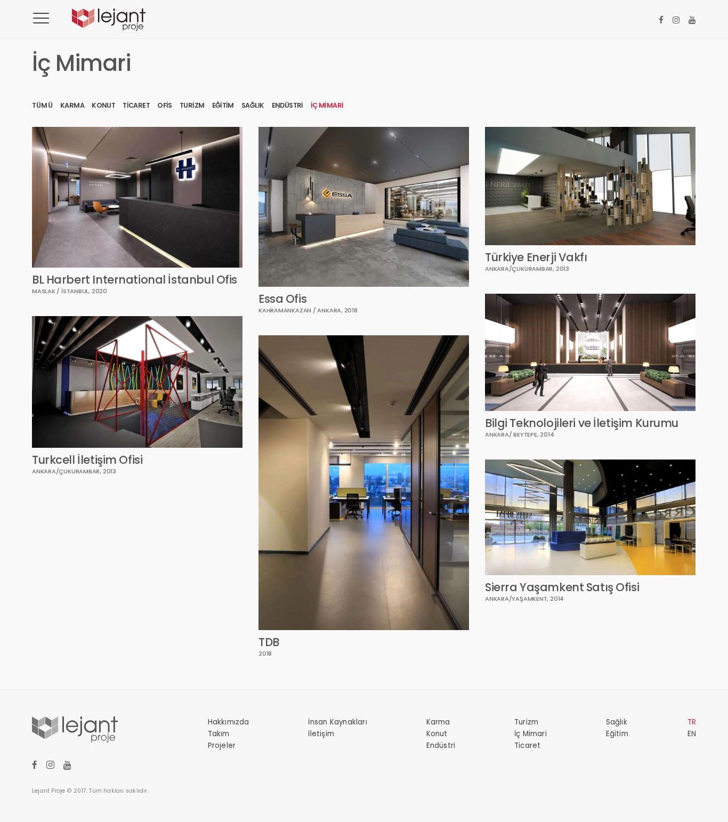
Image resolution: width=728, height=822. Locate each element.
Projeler (222, 745)
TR (691, 722)
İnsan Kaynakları (337, 722)
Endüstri (287, 105)
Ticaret (136, 105)
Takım (219, 734)
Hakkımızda (228, 722)
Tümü (42, 105)
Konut (103, 105)
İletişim (321, 734)
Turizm (192, 105)
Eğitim (223, 105)
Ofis (164, 105)
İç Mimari (327, 105)
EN (691, 734)
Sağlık (252, 105)
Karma (72, 105)
